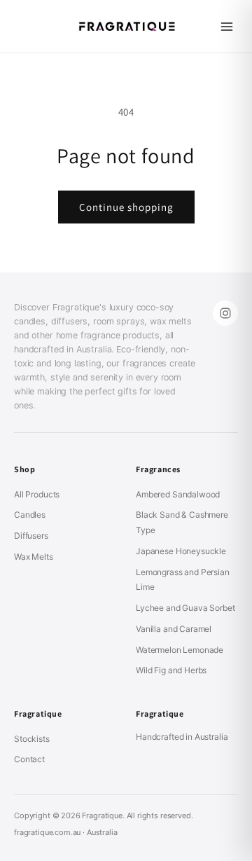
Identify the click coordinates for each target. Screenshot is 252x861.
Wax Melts (33, 556)
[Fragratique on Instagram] (225, 313)
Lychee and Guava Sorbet (185, 607)
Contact (29, 759)
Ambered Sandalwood (178, 494)
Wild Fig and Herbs (171, 670)
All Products (36, 494)
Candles (30, 514)
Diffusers (31, 535)
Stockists (32, 738)
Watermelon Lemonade (179, 650)
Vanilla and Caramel (173, 629)
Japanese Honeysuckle (181, 551)
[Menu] (227, 26)
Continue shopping (126, 207)
